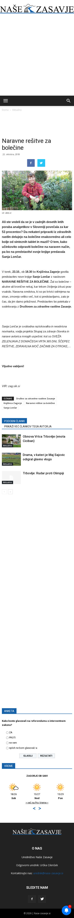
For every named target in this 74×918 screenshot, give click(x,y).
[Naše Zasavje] (37, 9)
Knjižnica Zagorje (13, 403)
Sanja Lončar (10, 407)
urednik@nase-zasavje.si (48, 873)
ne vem (13, 742)
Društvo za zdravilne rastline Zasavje (35, 398)
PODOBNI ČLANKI (14, 421)
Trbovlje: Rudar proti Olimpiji (43, 473)
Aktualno (17, 109)
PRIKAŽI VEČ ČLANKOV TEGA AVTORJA (28, 426)
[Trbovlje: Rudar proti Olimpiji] (11, 477)
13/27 (37, 796)
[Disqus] (37, 552)
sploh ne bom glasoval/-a (23, 747)
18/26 (13, 796)
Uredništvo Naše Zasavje (37, 857)
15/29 (60, 796)
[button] (68, 101)
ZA (10, 732)
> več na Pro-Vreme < (37, 802)
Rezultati (46, 755)
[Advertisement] (37, 56)
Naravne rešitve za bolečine (40, 403)
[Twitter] (42, 899)
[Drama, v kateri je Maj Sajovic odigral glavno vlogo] (11, 459)
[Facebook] (32, 899)
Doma (5, 109)
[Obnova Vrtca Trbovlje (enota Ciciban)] (11, 441)
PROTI (12, 737)
